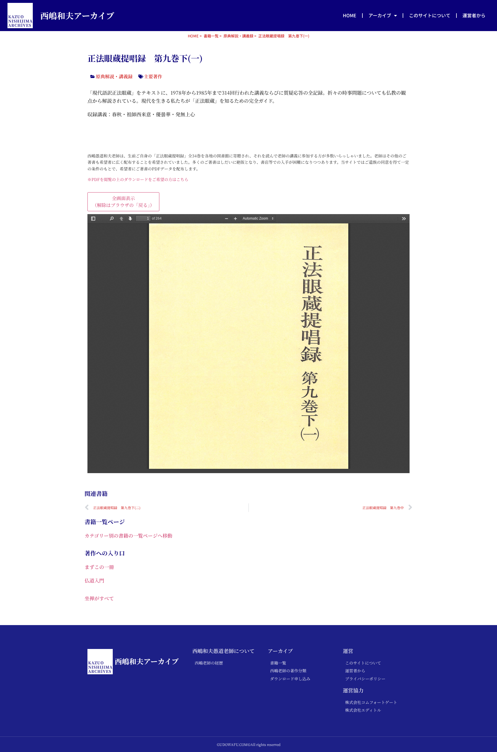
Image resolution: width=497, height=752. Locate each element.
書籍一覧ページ (105, 521)
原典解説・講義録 (238, 36)
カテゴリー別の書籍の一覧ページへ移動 (128, 535)
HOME (349, 15)
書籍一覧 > (212, 36)
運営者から (473, 15)
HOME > (195, 36)
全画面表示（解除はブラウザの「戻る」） (123, 201)
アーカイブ (379, 15)
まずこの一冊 (99, 566)
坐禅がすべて (99, 598)
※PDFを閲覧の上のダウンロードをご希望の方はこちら (137, 179)
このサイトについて (429, 15)
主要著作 (153, 76)
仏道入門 (94, 580)
